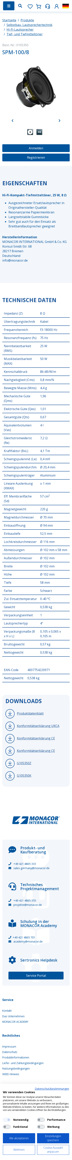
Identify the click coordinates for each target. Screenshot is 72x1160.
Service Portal (36, 975)
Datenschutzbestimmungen (52, 1088)
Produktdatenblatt (30, 713)
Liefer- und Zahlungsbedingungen (23, 1063)
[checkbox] (7, 1120)
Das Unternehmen (13, 1016)
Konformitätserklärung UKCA (38, 726)
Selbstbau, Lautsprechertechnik (29, 25)
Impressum (9, 1046)
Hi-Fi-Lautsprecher (20, 29)
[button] (56, 6)
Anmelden (36, 148)
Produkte (27, 20)
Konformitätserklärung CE (36, 738)
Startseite (9, 20)
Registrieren (36, 157)
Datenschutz (9, 1052)
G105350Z (24, 763)
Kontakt (7, 1010)
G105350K (24, 775)
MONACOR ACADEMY (15, 1021)
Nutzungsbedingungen (16, 1068)
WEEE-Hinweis (10, 1074)
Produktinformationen (15, 1057)
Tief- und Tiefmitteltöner (25, 34)
